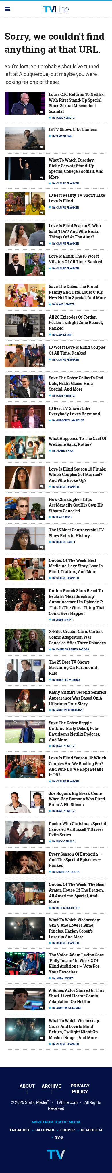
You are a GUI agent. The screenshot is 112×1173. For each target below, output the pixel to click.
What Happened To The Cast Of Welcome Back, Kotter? (77, 441)
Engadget (20, 1130)
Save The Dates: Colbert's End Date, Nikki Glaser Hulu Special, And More (76, 383)
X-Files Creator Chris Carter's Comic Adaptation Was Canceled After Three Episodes (77, 637)
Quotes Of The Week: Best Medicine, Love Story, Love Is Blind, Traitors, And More (76, 566)
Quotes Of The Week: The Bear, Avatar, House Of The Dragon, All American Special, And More (77, 893)
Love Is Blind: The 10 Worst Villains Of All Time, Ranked (75, 259)
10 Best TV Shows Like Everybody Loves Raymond (74, 411)
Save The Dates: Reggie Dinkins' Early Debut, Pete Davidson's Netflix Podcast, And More (74, 731)
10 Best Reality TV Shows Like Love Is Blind (77, 198)
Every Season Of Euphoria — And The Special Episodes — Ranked (75, 859)
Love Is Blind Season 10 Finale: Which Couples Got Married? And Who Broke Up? (77, 474)
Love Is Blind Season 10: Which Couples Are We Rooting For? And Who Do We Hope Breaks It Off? (77, 766)
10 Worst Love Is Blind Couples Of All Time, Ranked (77, 350)
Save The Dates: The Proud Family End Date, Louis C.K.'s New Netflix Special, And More (77, 292)
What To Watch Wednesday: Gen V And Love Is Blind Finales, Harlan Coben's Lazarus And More (74, 928)
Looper (67, 1130)
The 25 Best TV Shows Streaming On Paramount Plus (73, 667)
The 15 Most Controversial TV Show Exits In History (76, 532)
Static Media (36, 1102)
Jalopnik (45, 1130)
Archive (51, 1086)
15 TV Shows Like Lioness (73, 129)
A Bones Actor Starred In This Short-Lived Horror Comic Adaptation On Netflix (76, 996)
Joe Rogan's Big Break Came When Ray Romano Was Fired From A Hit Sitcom (77, 799)
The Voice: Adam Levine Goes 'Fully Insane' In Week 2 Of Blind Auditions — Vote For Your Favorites (76, 963)
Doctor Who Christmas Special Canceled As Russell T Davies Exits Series (77, 829)
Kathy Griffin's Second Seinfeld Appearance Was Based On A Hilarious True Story (77, 697)
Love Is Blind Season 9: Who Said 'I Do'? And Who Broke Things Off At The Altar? (75, 231)
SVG (59, 1137)
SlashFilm (91, 1130)
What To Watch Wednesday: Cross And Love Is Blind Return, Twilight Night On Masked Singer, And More (74, 1029)
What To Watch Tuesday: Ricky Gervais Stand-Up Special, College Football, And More (76, 168)
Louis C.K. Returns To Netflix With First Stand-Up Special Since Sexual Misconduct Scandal (76, 103)
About (27, 1086)
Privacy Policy (80, 1089)
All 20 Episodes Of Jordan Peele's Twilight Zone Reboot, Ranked (76, 322)
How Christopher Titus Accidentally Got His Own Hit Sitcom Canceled (76, 505)
